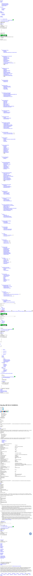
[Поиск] (1, 341)
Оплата (3, 441)
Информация (2, 551)
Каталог (1, 543)
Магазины (1, 553)
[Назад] (4, 358)
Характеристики (4, 440)
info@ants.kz (2, 23)
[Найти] (3, 305)
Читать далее (24, 569)
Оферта (1, 564)
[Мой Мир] (3, 411)
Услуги (1, 545)
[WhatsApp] (6, 411)
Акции (1, 544)
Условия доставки (2, 556)
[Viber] (5, 411)
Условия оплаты (2, 555)
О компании (2, 549)
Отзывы (1, 550)
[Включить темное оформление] (1, 34)
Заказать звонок (3, 22)
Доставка (3, 442)
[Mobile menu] (1, 323)
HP (0, 483)
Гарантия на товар (2, 557)
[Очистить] (14, 303)
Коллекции (1, 546)
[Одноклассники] (2, 411)
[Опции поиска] (1, 304)
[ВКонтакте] (1, 411)
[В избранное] (2, 408)
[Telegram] (7, 411)
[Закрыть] (1, 346)
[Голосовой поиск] (1, 305)
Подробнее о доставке (8, 519)
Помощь (1, 554)
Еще (4, 64)
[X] (4, 411)
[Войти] (0, 342)
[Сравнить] (2, 409)
